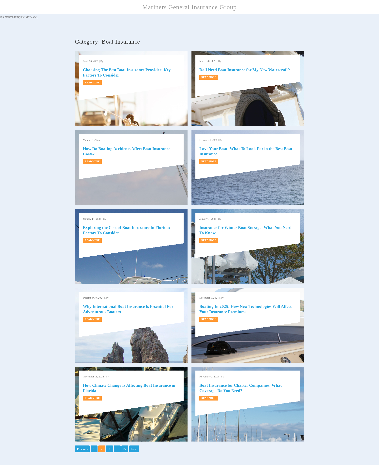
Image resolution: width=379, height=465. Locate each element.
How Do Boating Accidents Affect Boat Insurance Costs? (126, 151)
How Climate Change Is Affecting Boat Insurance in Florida (129, 388)
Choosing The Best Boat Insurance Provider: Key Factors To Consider (127, 72)
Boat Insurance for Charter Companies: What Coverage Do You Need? (240, 388)
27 (124, 449)
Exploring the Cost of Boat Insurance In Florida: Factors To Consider (126, 230)
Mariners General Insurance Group (189, 7)
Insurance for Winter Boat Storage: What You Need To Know (245, 230)
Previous (82, 449)
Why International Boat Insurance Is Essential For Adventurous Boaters (128, 309)
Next (134, 449)
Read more (92, 82)
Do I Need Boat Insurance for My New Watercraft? (244, 69)
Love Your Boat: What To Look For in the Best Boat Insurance (245, 151)
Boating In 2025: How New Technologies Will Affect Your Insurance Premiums (245, 309)
